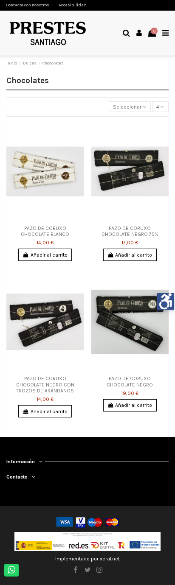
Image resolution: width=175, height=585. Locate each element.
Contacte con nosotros (27, 5)
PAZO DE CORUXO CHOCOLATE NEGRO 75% (130, 231)
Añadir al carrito (49, 255)
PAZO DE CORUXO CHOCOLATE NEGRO (130, 381)
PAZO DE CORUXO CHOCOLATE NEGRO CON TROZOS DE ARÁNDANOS (45, 384)
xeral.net (110, 559)
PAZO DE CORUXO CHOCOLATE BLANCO (45, 231)
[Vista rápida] (78, 133)
